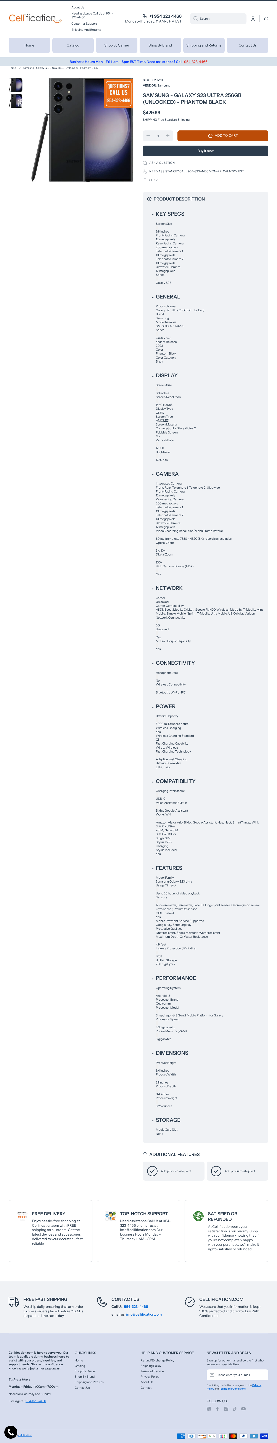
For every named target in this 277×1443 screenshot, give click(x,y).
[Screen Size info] (157, 228)
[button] (266, 18)
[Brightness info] (157, 456)
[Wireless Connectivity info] (157, 688)
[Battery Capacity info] (157, 720)
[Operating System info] (157, 992)
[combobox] (218, 18)
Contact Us (125, 1299)
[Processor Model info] (157, 1011)
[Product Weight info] (157, 1102)
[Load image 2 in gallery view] (16, 101)
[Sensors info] (157, 901)
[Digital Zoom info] (157, 558)
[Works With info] (157, 818)
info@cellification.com (144, 1314)
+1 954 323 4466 (165, 16)
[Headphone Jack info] (157, 677)
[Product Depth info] (157, 1090)
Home (12, 67)
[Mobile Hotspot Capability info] (157, 645)
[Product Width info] (157, 1078)
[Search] (194, 18)
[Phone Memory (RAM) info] (157, 1035)
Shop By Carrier (85, 1371)
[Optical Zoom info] (157, 547)
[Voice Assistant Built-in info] (157, 807)
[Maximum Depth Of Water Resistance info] (157, 940)
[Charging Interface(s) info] (157, 795)
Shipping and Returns (89, 1382)
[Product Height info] (157, 1067)
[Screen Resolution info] (157, 401)
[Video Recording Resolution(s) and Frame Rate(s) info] (157, 535)
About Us (147, 1382)
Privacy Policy (150, 1377)
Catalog (80, 1366)
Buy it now (206, 151)
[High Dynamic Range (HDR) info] (157, 570)
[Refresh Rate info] (157, 444)
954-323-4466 (36, 1401)
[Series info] (157, 279)
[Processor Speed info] (157, 1023)
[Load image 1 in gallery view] (16, 85)
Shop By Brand (85, 1377)
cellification (25, 1435)
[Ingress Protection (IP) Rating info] (157, 952)
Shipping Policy (151, 1366)
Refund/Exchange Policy (157, 1360)
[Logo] (36, 19)
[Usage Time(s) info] (157, 889)
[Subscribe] (263, 1374)
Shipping (150, 120)
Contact (146, 1388)
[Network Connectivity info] (157, 621)
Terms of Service (152, 1371)
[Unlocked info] (157, 633)
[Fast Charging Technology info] (157, 755)
